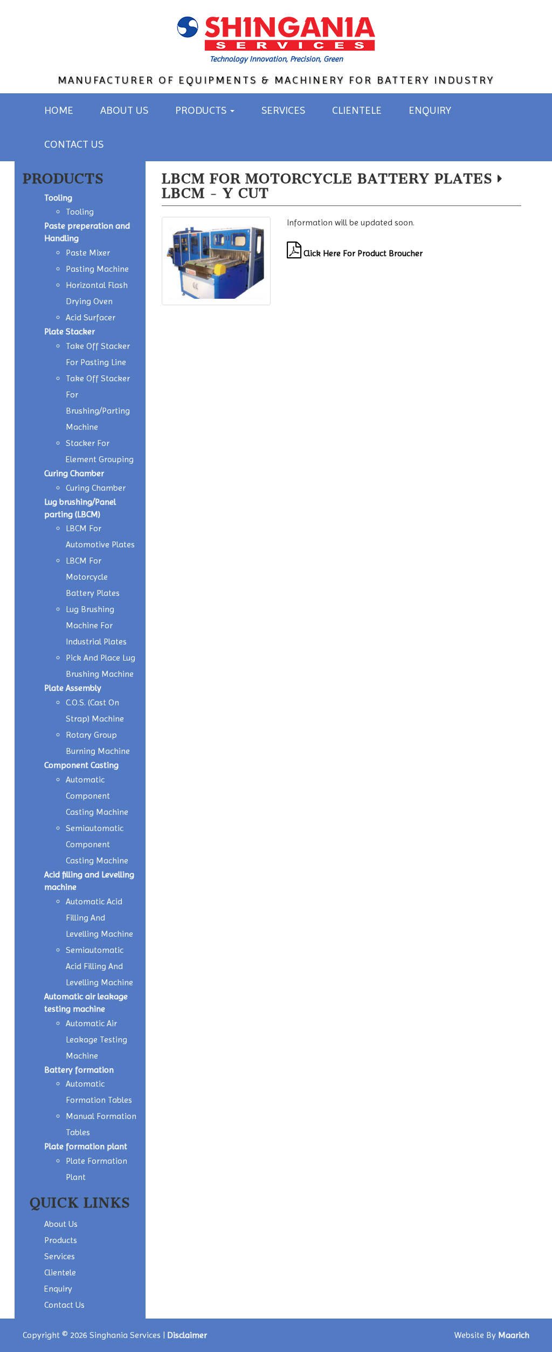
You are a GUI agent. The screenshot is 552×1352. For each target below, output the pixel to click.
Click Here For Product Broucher (362, 253)
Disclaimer (187, 1335)
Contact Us (74, 144)
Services (283, 110)
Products (202, 110)
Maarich (513, 1335)
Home (58, 110)
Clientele (357, 110)
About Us (124, 110)
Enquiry (430, 110)
